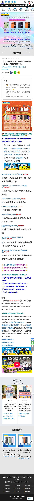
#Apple (4, 67)
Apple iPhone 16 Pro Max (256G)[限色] (14, 186)
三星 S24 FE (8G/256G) (10, 226)
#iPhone (6, 416)
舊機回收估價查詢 (7, 342)
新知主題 (17, 488)
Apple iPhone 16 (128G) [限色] (12, 174)
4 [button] (16, 383)
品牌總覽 (7, 486)
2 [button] (14, 42)
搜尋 (32, 2)
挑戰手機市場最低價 (17, 322)
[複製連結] (18, 72)
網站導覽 (27, 491)
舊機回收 (27, 10)
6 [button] (19, 42)
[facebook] (32, 5)
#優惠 (5, 419)
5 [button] (18, 42)
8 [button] (22, 383)
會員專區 (25, 2)
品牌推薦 (17, 486)
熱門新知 (7, 491)
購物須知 (17, 491)
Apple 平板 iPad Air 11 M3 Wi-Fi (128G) (12, 238)
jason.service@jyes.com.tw (20, 482)
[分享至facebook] (11, 72)
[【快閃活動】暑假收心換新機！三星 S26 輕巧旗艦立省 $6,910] (9, 392)
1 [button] (12, 42)
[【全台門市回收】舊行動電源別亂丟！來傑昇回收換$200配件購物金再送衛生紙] (24, 392)
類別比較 (27, 488)
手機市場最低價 (18, 148)
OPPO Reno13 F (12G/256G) (11, 199)
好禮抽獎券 (16, 151)
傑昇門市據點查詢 (7, 345)
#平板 (15, 67)
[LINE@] (29, 5)
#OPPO (10, 67)
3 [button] (15, 42)
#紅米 (19, 67)
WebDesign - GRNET (17, 498)
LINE (32, 343)
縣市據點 (27, 486)
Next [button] (30, 28)
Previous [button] (3, 28)
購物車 (29, 3)
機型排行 (9, 10)
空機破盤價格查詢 (7, 339)
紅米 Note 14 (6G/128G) (10, 207)
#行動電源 (26, 413)
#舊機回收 (21, 416)
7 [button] (21, 42)
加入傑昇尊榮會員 (9, 265)
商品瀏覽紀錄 (32, 346)
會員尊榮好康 (6, 325)
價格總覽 (3, 10)
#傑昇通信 (5, 69)
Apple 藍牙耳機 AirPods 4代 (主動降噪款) (15, 251)
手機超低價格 (19, 158)
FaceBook (32, 340)
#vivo (5, 413)
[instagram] (26, 5)
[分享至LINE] (15, 72)
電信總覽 (7, 488)
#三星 (24, 67)
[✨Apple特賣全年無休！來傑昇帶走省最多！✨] (17, 28)
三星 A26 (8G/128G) (9, 214)
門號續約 (17, 155)
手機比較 (21, 10)
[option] (17, 28)
